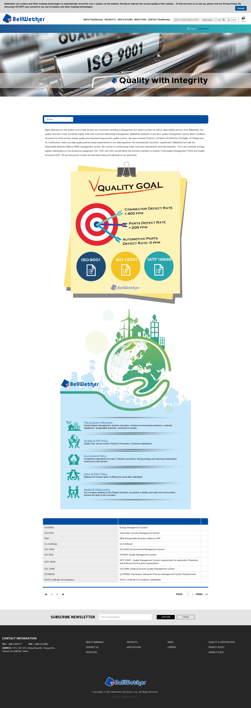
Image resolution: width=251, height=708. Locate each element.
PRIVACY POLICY (217, 647)
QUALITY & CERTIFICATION (222, 642)
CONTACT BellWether (159, 20)
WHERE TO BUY (216, 652)
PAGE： (180, 594)
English (233, 20)
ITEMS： (200, 594)
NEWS (170, 642)
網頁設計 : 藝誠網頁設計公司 (125, 697)
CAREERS (172, 647)
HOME (23, 18)
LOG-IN (243, 21)
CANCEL (185, 617)
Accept (240, 8)
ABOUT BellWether (93, 20)
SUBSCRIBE (165, 617)
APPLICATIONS (125, 20)
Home (192, 28)
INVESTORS (140, 20)
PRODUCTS (110, 20)
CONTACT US (92, 647)
